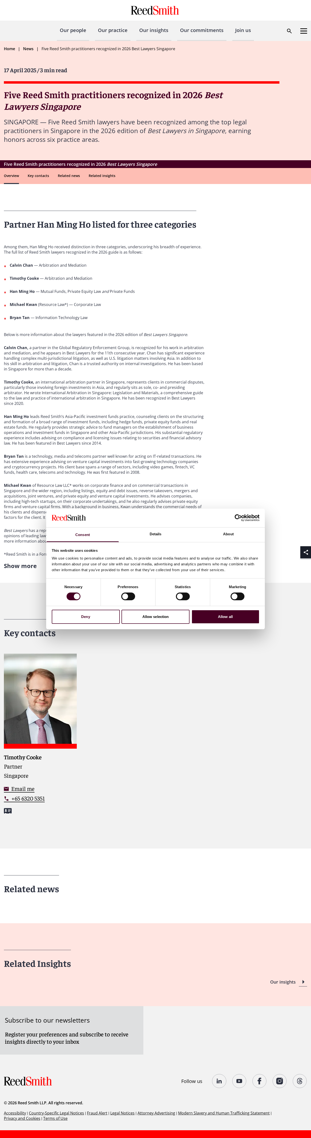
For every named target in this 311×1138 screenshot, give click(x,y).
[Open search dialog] (289, 31)
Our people (73, 30)
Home (9, 48)
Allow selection (155, 617)
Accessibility (15, 1113)
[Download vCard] (8, 811)
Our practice (113, 30)
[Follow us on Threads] (300, 1081)
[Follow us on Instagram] (280, 1081)
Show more (20, 566)
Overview (11, 175)
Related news (69, 175)
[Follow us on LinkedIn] (219, 1081)
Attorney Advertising (156, 1113)
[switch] (128, 596)
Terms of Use (55, 1118)
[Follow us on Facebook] (259, 1081)
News (28, 48)
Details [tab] (156, 534)
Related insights (102, 175)
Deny (85, 617)
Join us (243, 30)
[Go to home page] (155, 10)
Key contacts (38, 175)
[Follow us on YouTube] (239, 1081)
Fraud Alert (97, 1113)
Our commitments (202, 30)
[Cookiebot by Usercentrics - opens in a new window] (238, 517)
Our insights (153, 30)
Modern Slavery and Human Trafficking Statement (224, 1113)
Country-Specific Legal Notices (56, 1113)
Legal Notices (122, 1113)
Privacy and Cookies (22, 1118)
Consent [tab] (82, 535)
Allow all (225, 617)
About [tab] (228, 534)
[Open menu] (303, 31)
